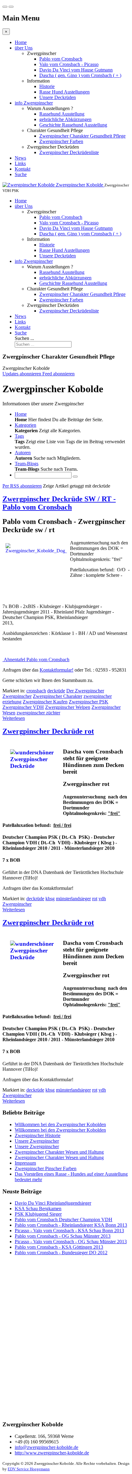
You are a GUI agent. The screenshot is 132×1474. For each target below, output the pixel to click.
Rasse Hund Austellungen (64, 91)
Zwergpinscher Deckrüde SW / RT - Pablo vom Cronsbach (59, 503)
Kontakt (22, 168)
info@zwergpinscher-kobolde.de (46, 1447)
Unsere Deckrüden (57, 97)
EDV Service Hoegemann (29, 1469)
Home (21, 42)
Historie (47, 86)
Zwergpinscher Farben (61, 141)
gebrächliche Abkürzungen (65, 119)
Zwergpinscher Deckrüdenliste (69, 152)
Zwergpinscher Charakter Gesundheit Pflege (82, 135)
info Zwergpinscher (34, 102)
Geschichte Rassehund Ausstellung (73, 124)
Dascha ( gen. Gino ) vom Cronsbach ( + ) (80, 75)
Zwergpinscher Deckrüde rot (48, 731)
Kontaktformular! (56, 670)
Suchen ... (24, 338)
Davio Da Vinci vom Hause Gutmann (76, 69)
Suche (21, 174)
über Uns (24, 47)
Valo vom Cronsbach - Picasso (69, 64)
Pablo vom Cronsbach (60, 58)
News (20, 157)
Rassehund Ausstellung (61, 113)
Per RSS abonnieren (22, 485)
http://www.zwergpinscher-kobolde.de (52, 1452)
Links (20, 163)
